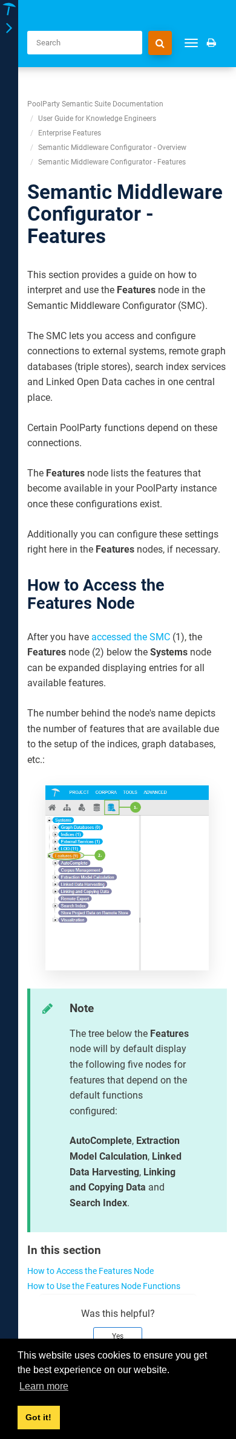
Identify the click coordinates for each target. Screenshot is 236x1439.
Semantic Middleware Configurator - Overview (112, 147)
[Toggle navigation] (9, 28)
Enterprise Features (69, 133)
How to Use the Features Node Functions (103, 1286)
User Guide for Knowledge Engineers (97, 118)
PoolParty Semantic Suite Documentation (95, 104)
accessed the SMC (130, 637)
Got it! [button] (38, 1417)
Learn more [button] (43, 1386)
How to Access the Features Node (90, 1271)
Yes (117, 1336)
